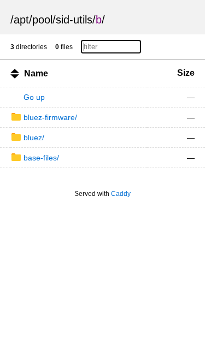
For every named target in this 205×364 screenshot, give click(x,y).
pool (42, 20)
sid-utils (74, 20)
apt (21, 20)
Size (186, 72)
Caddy (121, 194)
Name (36, 73)
